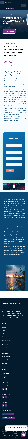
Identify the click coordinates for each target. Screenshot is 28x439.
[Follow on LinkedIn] (3, 389)
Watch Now (9, 31)
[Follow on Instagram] (6, 389)
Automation (5, 330)
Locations (5, 382)
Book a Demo (8, 418)
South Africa (5, 386)
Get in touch (9, 8)
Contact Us (8, 414)
